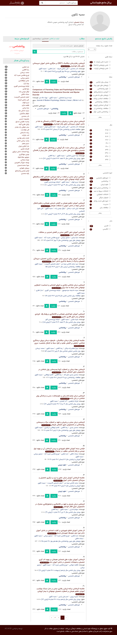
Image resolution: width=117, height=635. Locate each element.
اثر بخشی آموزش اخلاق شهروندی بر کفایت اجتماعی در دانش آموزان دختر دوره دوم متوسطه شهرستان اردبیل (60, 532)
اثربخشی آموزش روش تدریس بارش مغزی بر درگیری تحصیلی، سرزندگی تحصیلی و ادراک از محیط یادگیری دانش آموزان (59, 260)
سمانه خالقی (74, 454)
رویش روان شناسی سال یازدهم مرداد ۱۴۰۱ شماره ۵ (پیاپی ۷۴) (61, 599)
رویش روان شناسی (99, 82)
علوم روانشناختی (99, 88)
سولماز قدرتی (74, 509)
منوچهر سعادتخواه (23, 157)
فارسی (99, 225)
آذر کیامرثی (63, 401)
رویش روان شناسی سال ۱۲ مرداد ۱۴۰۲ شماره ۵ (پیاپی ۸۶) (62, 404)
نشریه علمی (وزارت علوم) (99, 62)
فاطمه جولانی (73, 565)
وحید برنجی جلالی (23, 140)
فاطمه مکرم (25, 105)
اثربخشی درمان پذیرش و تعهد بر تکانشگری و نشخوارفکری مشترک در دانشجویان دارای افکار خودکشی (60, 505)
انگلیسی (99, 229)
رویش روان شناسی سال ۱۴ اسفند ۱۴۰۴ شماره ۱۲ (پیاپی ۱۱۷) (62, 158)
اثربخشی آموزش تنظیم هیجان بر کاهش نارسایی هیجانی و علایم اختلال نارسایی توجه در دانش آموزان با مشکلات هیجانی (59, 204)
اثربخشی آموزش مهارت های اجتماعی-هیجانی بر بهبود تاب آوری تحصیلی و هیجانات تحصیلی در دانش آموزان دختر (62, 561)
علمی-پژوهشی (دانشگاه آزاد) (99, 65)
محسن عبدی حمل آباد (71, 374)
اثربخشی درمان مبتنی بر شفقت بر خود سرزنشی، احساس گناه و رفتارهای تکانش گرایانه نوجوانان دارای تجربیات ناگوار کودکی (59, 178)
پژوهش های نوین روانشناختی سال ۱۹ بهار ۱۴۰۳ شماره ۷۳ (62, 240)
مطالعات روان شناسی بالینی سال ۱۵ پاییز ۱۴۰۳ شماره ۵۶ (63, 295)
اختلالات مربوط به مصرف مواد (99, 191)
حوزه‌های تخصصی (74, 77)
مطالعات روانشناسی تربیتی (99, 108)
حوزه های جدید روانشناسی (99, 201)
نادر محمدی (74, 68)
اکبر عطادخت (25, 130)
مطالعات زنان (14, 50)
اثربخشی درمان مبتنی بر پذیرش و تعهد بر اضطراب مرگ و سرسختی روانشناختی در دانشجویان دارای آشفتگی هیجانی (60, 423)
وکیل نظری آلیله (24, 124)
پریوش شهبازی (24, 168)
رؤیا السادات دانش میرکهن (20, 151)
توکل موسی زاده (60, 208)
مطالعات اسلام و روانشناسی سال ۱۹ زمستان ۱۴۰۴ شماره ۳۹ (62, 129)
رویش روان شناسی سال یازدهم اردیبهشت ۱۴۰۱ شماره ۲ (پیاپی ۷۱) (60, 570)
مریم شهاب (74, 182)
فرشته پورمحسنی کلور (52, 319)
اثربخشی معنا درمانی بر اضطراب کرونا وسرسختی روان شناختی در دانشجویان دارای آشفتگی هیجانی (62, 370)
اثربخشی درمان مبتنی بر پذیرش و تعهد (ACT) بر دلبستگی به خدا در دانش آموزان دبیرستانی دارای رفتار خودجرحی (60, 122)
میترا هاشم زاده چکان (71, 348)
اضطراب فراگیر (99, 197)
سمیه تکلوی (42, 68)
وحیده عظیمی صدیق (22, 121)
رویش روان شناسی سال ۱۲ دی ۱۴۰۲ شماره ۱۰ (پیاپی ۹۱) (63, 512)
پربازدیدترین (36, 38)
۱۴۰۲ (99, 140)
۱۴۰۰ (99, 146)
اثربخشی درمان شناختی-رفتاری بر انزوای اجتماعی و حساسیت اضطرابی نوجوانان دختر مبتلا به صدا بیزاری (59, 286)
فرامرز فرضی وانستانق (22, 171)
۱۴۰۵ (99, 130)
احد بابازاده (25, 135)
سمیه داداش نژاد (23, 110)
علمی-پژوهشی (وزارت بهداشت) (99, 68)
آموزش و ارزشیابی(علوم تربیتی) (99, 92)
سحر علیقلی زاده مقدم (22, 127)
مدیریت (17, 53)
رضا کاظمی (51, 155)
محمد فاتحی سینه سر (71, 483)
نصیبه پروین (74, 596)
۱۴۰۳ (99, 136)
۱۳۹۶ (99, 159)
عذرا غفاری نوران (49, 126)
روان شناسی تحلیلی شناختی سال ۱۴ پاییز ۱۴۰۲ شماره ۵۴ (63, 351)
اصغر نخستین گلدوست (51, 264)
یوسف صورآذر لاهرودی (22, 162)
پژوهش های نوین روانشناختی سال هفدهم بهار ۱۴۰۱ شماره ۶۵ (61, 541)
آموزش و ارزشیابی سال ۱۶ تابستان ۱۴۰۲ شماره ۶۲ (65, 459)
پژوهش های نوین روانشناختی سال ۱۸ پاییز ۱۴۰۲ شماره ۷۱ (62, 430)
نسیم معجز (25, 143)
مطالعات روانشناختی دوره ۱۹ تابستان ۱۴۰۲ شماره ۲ (64, 377)
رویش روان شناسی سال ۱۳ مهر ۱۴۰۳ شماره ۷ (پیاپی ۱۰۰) (63, 185)
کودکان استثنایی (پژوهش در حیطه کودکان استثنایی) (99, 105)
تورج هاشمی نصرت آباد (51, 237)
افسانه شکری (25, 149)
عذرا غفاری (51, 68)
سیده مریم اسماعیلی (65, 97)
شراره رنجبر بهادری (23, 138)
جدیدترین (45, 38)
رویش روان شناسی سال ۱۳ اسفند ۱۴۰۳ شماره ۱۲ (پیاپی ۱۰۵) (62, 322)
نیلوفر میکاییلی (24, 113)
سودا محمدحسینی (23, 165)
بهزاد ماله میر (43, 97)
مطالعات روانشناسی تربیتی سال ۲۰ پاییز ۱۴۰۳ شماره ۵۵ (63, 266)
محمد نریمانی (39, 348)
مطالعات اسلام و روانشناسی (99, 98)
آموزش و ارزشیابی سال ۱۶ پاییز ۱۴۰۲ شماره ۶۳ (66, 486)
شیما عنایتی (74, 319)
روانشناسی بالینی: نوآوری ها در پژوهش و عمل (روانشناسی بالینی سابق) (99, 111)
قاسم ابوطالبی (48, 374)
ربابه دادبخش (24, 132)
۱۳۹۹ (99, 150)
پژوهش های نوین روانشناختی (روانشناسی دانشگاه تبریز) (99, 85)
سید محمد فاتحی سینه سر (69, 264)
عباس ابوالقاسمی (24, 80)
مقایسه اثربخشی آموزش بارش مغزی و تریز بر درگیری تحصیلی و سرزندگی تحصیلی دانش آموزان (62, 479)
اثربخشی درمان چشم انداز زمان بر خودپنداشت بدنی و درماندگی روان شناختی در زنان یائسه (60, 397)
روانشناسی (19, 46)
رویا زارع (26, 83)
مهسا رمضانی (25, 160)
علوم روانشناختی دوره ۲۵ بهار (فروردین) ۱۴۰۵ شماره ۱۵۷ (63, 71)
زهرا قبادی (26, 89)
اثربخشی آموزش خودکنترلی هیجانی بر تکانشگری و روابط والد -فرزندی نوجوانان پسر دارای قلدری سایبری (60, 315)
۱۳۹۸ (99, 153)
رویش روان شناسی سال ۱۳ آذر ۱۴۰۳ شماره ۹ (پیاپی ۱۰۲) (63, 214)
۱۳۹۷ (99, 156)
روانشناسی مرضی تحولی (99, 188)
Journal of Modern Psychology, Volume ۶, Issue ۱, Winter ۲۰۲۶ (59, 100)
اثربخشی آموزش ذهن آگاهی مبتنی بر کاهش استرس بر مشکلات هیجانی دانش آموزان (62, 233)
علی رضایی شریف (62, 68)
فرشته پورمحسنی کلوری (52, 182)
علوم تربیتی (99, 184)
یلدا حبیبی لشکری (72, 155)
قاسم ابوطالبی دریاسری (51, 427)
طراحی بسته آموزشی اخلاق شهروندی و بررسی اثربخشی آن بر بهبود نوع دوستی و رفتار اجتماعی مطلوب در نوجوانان (59, 450)
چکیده (54, 81)
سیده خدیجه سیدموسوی (70, 290)
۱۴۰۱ (99, 143)
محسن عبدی (74, 427)
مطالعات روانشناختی (99, 102)
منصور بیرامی (65, 237)
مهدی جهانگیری (24, 154)
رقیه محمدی (25, 173)
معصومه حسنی (24, 119)
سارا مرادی (74, 237)
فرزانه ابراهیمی (73, 401)
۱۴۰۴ (99, 133)
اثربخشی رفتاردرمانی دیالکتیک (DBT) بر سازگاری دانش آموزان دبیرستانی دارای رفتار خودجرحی (59, 64)
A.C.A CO (8, 628)
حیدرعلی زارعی (63, 596)
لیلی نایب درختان (72, 208)
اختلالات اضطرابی (99, 194)
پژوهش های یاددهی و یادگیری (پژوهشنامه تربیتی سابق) (99, 95)
